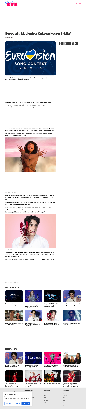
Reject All (18, 403)
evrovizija (15, 282)
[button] (76, 3)
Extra (64, 397)
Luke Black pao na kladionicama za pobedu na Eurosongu (32, 324)
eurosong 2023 (9, 282)
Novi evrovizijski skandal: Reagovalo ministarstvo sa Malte (51, 367)
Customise (8, 403)
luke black (19, 282)
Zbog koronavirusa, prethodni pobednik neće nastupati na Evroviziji (12, 385)
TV (63, 402)
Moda (64, 400)
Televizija (46, 400)
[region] (17, 399)
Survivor (27, 393)
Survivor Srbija (28, 399)
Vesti (45, 402)
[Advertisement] (43, 18)
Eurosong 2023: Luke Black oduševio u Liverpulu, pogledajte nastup (52, 305)
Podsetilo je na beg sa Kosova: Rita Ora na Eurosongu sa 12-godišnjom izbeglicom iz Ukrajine (33, 305)
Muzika (45, 399)
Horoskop (65, 405)
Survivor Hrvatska (29, 397)
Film (45, 395)
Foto (45, 397)
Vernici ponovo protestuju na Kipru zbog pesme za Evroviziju (33, 385)
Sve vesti (65, 395)
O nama (65, 393)
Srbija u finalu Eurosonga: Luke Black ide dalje (12, 304)
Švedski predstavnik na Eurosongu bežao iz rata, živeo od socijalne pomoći (70, 385)
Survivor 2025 (28, 395)
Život (64, 404)
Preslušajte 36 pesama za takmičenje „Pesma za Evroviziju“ (32, 367)
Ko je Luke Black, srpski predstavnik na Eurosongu (51, 324)
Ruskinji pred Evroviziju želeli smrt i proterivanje (52, 384)
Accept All (26, 403)
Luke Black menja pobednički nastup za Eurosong (71, 304)
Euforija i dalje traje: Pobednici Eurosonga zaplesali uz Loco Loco (71, 367)
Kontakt (46, 393)
